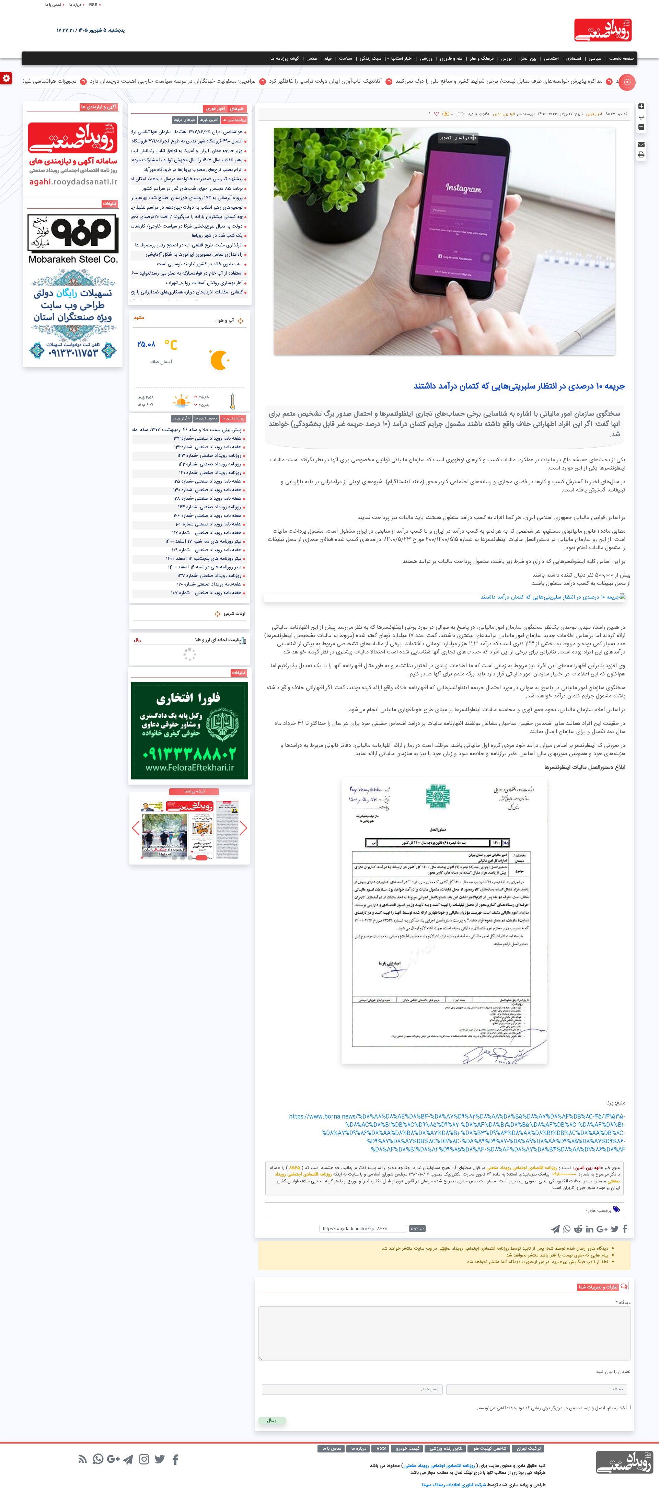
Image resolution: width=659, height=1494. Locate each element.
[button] (205, 857)
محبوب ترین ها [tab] (205, 419)
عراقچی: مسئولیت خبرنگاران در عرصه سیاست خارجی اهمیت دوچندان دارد (251, 82)
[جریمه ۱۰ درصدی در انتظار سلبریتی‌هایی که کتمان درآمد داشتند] (444, 597)
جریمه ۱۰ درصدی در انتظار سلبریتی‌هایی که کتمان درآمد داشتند (519, 387)
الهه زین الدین (504, 114)
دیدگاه (623, 1303)
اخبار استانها (402, 58)
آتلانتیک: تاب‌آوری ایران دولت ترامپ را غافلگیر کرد (403, 82)
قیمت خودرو (407, 1448)
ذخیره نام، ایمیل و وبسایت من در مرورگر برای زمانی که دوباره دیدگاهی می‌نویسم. (551, 1408)
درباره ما (75, 5)
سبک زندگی (370, 58)
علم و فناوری (451, 58)
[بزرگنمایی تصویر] (444, 241)
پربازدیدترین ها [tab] (234, 120)
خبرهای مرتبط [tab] (184, 120)
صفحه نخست (621, 58)
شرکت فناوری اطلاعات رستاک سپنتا (454, 1485)
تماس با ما (53, 5)
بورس (506, 58)
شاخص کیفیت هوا (490, 1448)
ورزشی (426, 58)
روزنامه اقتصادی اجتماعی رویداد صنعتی (440, 1466)
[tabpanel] (189, 214)
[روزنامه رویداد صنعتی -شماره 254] (189, 828)
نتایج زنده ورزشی (446, 1448)
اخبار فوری (594, 114)
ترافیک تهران (529, 1448)
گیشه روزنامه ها (284, 58)
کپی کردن (417, 1228)
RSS (93, 5)
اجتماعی (551, 58)
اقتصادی (573, 58)
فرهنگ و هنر (482, 58)
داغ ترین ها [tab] (181, 419)
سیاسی (595, 58)
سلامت (345, 58)
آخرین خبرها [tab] (208, 120)
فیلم (328, 58)
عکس (312, 58)
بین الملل (527, 58)
